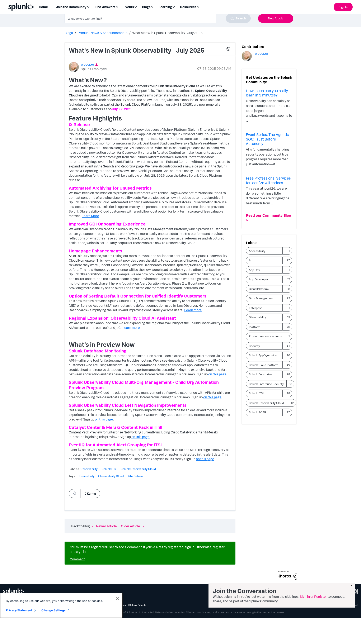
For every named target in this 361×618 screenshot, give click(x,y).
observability (86, 476)
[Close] (117, 598)
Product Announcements (265, 336)
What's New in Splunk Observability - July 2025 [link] (167, 33)
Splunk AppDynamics (263, 355)
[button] (228, 49)
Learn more (193, 310)
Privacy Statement (19, 610)
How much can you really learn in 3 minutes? (267, 93)
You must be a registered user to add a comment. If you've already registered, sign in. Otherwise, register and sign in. (147, 549)
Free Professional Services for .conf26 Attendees (268, 180)
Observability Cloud (111, 476)
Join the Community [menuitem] (71, 7)
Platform (254, 327)
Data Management (261, 298)
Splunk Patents (137, 605)
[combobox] (158, 18)
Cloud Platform (259, 289)
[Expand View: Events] (135, 6)
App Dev (254, 270)
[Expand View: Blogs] (152, 6)
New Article (275, 18)
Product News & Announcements (102, 33)
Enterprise (255, 308)
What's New (135, 476)
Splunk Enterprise (260, 374)
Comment (77, 559)
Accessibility (257, 251)
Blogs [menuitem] (146, 7)
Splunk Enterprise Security (266, 384)
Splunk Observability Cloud (138, 468)
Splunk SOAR (257, 412)
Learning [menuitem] (165, 7)
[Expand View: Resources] (198, 6)
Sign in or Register (313, 596)
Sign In (343, 7)
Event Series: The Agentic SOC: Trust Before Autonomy (267, 139)
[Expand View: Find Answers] (117, 6)
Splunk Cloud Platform (263, 365)
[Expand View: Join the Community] (88, 6)
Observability (89, 468)
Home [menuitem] (43, 7)
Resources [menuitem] (188, 7)
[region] (61, 605)
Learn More (90, 216)
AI (250, 260)
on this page (205, 459)
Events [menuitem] (128, 7)
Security (254, 346)
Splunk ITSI (109, 468)
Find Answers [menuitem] (105, 7)
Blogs (69, 33)
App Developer (258, 279)
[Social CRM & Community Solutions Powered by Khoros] (287, 575)
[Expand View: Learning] (174, 6)
